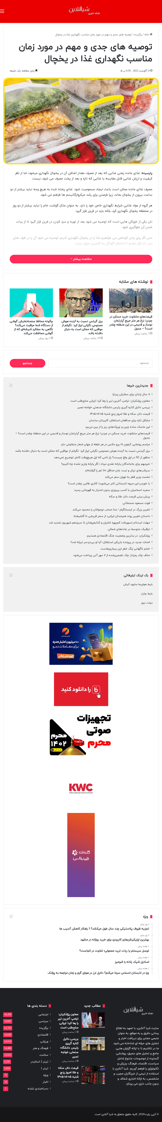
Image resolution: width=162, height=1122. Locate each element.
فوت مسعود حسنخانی (136, 503)
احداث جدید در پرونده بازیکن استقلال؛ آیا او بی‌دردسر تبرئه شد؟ (110, 542)
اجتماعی (43, 1015)
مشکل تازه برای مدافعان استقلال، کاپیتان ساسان (119, 420)
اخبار (45, 1082)
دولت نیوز (147, 603)
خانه (147, 35)
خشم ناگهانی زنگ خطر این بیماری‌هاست (125, 549)
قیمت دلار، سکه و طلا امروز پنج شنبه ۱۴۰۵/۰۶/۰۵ (120, 414)
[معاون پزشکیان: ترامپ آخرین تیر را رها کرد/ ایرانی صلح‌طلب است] (93, 1020)
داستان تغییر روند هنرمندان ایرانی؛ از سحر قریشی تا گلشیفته (112, 516)
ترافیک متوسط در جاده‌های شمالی (129, 529)
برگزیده (138, 35)
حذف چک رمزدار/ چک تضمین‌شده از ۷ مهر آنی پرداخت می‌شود (111, 555)
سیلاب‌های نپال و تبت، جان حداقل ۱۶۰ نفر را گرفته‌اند (117, 471)
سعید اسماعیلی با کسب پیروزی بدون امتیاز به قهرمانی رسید (112, 490)
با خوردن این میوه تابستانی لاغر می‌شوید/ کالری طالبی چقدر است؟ (109, 484)
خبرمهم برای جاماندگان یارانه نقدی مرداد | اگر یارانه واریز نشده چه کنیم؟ (105, 464)
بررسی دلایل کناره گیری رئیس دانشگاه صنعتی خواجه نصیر (113, 407)
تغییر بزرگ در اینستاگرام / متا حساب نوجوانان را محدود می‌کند (111, 510)
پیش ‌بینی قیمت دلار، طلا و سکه (129, 497)
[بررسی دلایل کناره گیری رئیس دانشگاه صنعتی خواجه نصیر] (93, 1043)
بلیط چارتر (147, 594)
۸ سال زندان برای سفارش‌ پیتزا (131, 394)
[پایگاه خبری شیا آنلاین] (81, 11)
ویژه (45, 1075)
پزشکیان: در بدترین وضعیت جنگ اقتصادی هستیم (118, 536)
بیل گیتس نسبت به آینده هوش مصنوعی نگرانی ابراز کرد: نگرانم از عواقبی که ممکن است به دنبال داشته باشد (82, 327)
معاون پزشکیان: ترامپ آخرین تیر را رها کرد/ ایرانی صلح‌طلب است (110, 401)
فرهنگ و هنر (40, 1048)
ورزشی (44, 1042)
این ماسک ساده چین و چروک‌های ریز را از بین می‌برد (117, 427)
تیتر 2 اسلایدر (39, 1062)
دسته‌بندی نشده (38, 1089)
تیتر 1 (44, 1068)
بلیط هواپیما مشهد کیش (138, 584)
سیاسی (43, 1021)
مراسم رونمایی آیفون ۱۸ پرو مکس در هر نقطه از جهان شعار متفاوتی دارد (105, 444)
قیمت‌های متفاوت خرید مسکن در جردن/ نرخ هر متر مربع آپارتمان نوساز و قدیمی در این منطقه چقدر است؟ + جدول (130, 323)
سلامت (43, 1055)
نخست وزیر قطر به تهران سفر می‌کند (127, 477)
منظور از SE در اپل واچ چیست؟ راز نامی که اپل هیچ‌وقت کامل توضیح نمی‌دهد (102, 457)
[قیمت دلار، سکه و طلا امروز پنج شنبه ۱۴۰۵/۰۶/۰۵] (93, 1075)
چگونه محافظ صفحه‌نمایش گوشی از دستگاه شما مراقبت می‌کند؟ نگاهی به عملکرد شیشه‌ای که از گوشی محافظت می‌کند (31, 327)
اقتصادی (43, 1035)
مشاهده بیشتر (82, 259)
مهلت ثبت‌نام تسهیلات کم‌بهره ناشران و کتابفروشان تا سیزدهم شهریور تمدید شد (99, 523)
